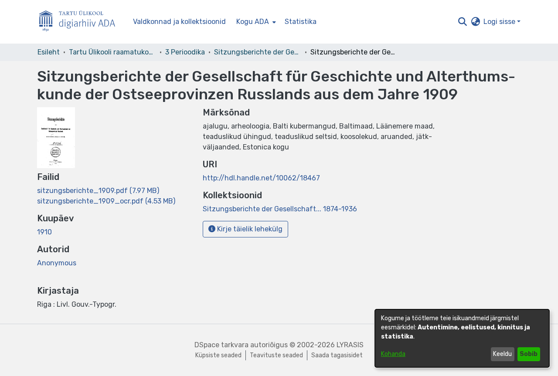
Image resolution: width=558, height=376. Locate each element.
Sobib (529, 354)
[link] (98, 190)
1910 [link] (44, 232)
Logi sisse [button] (500, 21)
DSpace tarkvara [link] (221, 345)
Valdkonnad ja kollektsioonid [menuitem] (179, 21)
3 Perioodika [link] (185, 52)
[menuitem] (255, 22)
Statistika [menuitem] (300, 21)
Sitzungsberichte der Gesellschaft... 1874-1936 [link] (257, 52)
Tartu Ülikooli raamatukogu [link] (112, 52)
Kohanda (393, 354)
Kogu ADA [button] (252, 21)
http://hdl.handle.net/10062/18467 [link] (261, 178)
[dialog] (462, 338)
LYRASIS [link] (350, 345)
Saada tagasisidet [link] (337, 355)
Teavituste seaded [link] (276, 355)
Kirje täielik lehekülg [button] (248, 229)
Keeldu (502, 354)
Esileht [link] (48, 52)
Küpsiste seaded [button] (218, 355)
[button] (462, 22)
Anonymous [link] (56, 263)
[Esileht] (80, 22)
